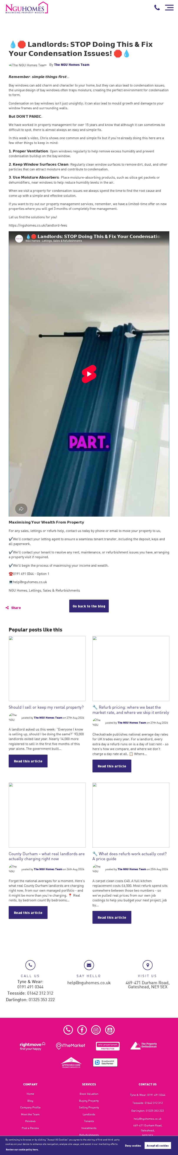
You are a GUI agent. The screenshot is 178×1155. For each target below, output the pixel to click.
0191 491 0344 (30, 987)
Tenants (89, 1121)
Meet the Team (30, 1114)
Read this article (28, 761)
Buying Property (89, 1100)
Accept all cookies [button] (158, 1145)
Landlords (89, 1114)
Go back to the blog (89, 606)
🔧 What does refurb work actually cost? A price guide (129, 856)
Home (30, 1093)
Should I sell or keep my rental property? (46, 707)
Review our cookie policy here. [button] (22, 1149)
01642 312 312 (40, 993)
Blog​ (30, 1100)
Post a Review (30, 1128)
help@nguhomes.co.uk (89, 982)
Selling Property (89, 1107)
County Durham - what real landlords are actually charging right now (47, 856)
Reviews (30, 1121)
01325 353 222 (42, 999)
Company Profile (30, 1107)
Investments (88, 1128)
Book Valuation (89, 1093)
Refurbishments (89, 1135)
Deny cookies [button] (133, 1145)
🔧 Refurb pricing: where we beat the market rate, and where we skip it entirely (130, 710)
